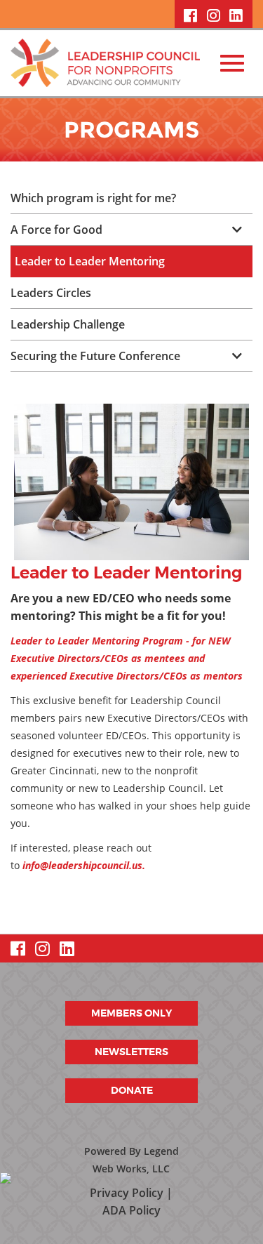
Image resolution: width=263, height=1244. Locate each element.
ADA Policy (131, 1210)
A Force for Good (56, 229)
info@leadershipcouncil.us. (83, 865)
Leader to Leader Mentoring (90, 261)
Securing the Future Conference (95, 356)
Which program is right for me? (93, 198)
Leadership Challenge (68, 324)
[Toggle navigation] (232, 63)
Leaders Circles (51, 292)
